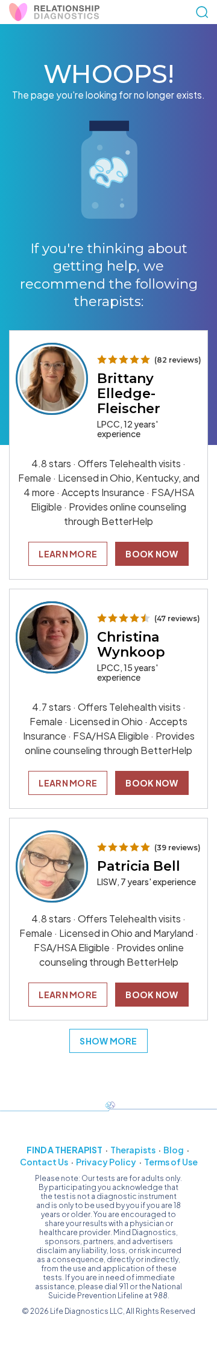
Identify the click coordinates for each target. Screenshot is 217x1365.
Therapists (133, 1149)
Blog (173, 1149)
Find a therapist (64, 1149)
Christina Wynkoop (131, 644)
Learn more (68, 553)
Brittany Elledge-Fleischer (128, 393)
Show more (108, 1040)
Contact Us (44, 1161)
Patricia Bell (138, 866)
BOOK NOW (151, 553)
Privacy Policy (106, 1161)
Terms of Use (171, 1161)
